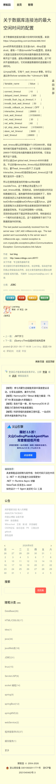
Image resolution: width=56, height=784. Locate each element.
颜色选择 (9, 535)
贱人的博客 (23, 509)
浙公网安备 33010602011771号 (25, 767)
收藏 (18, 350)
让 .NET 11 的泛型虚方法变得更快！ (24, 476)
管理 (30, 4)
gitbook (8, 531)
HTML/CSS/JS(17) (14, 620)
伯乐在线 (20, 527)
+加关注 (6, 315)
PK (27, 527)
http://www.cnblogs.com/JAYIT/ (24, 257)
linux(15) (9, 666)
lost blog (14, 254)
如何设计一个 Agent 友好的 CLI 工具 (24, 488)
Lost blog (16, 306)
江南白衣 (35, 527)
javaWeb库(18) (12, 648)
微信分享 (44, 297)
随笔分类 (10, 602)
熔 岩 (25, 524)
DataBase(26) (12, 611)
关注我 (21, 297)
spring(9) (9, 694)
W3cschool (10, 524)
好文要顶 (10, 297)
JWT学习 (18, 336)
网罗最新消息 (11, 509)
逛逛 (14, 375)
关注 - (23, 309)
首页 (19, 4)
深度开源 (20, 516)
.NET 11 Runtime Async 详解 (20, 480)
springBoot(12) (12, 703)
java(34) (9, 638)
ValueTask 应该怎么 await (19, 484)
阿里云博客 (10, 516)
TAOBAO (18, 513)
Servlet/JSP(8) (12, 675)
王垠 (19, 524)
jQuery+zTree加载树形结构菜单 (29, 340)
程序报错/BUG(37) (14, 731)
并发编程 (33, 524)
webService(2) (12, 722)
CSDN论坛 (9, 527)
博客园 (7, 4)
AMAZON (9, 513)
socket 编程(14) (12, 685)
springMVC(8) (11, 713)
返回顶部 (50, 361)
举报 (24, 350)
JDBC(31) (9, 657)
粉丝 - (15, 309)
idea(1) (8, 629)
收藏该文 (32, 297)
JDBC (13, 284)
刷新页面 (39, 361)
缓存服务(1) (10, 740)
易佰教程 (14, 520)
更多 (7, 750)
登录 (45, 371)
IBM (7, 520)
